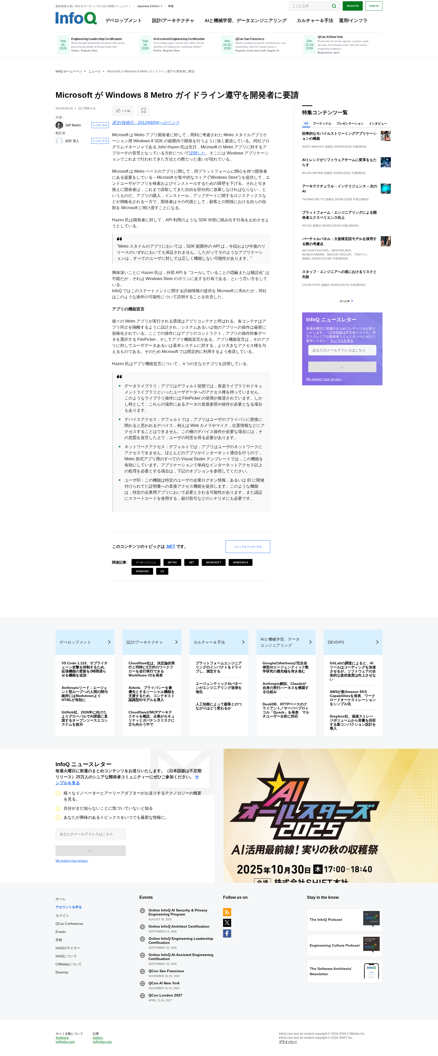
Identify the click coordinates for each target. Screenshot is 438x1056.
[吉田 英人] (59, 141)
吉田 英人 (72, 141)
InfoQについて (66, 956)
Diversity (62, 972)
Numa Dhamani (313, 254)
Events (61, 932)
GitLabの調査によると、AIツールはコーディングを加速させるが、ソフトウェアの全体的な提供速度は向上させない (353, 671)
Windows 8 (240, 562)
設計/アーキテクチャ (173, 20)
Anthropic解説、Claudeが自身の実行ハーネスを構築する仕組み (286, 688)
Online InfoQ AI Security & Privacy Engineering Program (178, 912)
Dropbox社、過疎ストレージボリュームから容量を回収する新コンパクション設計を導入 (353, 722)
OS (162, 571)
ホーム (60, 899)
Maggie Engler (339, 254)
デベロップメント (123, 20)
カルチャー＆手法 (315, 20)
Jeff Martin (73, 125)
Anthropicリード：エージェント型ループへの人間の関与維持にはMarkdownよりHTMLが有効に (85, 694)
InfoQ (307, 225)
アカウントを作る (69, 907)
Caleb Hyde (311, 284)
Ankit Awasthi (313, 146)
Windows (142, 571)
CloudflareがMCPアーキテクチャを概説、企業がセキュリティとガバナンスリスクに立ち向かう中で (152, 718)
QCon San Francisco (166, 971)
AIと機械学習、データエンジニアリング (246, 20)
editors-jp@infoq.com (102, 1040)
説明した (197, 153)
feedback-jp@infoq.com (65, 1040)
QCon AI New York (164, 983)
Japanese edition (148, 6)
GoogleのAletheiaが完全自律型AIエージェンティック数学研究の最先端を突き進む (286, 667)
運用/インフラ (353, 20)
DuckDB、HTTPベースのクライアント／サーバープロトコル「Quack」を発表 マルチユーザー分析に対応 (286, 710)
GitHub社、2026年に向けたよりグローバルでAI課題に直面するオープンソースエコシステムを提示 (85, 718)
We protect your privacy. (324, 379)
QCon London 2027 (165, 995)
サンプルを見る (341, 341)
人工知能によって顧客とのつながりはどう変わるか (219, 706)
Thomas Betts (313, 199)
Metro (172, 562)
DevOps (336, 642)
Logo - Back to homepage (76, 18)
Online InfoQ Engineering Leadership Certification (181, 941)
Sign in (373, 5)
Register (353, 5)
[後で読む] (143, 110)
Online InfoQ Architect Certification (179, 926)
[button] (342, 367)
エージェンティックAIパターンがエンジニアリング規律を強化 (219, 688)
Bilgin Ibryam (312, 172)
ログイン (62, 915)
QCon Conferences (69, 924)
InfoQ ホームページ (69, 71)
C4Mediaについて (69, 964)
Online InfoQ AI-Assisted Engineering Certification (181, 957)
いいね (126, 110)
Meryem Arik (341, 250)
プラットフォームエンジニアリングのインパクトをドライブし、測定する (219, 667)
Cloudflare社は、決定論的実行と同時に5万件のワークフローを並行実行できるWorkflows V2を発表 (152, 669)
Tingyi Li (360, 254)
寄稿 (59, 940)
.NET (170, 546)
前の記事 (345, 301)
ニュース (94, 71)
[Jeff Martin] (59, 125)
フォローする (100, 125)
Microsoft (213, 562)
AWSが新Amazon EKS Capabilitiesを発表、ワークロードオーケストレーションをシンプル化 (353, 698)
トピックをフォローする (248, 546)
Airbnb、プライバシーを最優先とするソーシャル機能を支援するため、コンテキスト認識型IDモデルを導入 (152, 694)
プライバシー (288, 1042)
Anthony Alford (315, 250)
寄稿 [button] (171, 6)
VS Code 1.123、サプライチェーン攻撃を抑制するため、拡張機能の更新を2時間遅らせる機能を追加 (85, 669)
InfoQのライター (68, 948)
